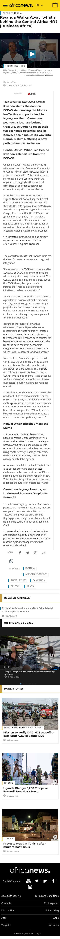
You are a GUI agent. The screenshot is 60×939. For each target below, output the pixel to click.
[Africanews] (21, 5)
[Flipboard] (45, 881)
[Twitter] (37, 881)
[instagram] (30, 887)
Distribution (7, 911)
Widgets (5, 925)
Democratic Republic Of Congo (23, 727)
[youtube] (28, 881)
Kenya (30, 586)
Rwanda (30, 568)
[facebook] (53, 881)
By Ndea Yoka (10, 82)
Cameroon (38, 580)
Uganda (9, 783)
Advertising (52, 911)
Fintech (15, 586)
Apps (56, 918)
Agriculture (18, 580)
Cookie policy (51, 903)
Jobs (3, 918)
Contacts (6, 903)
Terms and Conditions (47, 896)
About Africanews (11, 896)
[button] (32, 54)
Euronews (53, 925)
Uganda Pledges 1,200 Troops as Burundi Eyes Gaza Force (25, 790)
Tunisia (8, 838)
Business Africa (12, 13)
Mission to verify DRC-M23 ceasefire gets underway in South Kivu (28, 734)
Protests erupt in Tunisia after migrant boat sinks (24, 845)
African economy (36, 574)
